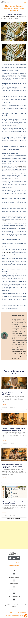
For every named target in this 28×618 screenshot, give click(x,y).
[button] (25, 2)
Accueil (3, 16)
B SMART (19, 358)
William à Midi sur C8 (17, 355)
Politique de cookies (20, 612)
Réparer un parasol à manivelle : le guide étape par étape (12, 502)
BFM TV (13, 351)
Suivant (18, 518)
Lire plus (4, 404)
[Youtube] (14, 558)
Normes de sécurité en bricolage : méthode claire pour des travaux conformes (12, 466)
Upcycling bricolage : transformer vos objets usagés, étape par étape (13, 429)
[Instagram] (18, 558)
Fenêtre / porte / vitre (12, 16)
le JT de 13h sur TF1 (19, 353)
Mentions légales (7, 612)
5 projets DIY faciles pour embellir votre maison (12, 393)
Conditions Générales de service (14, 615)
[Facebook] (10, 558)
